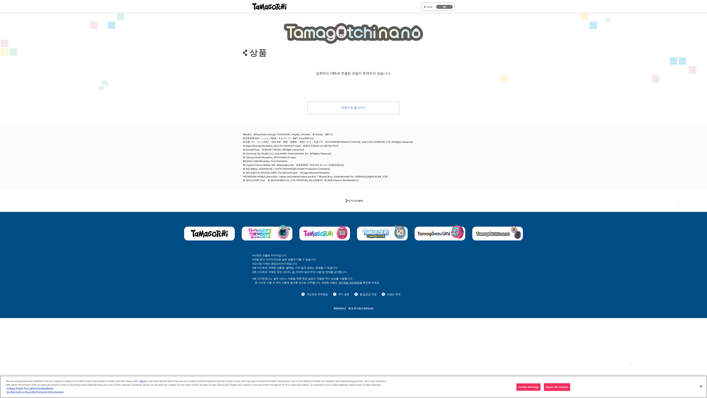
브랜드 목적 (393, 294)
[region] (353, 387)
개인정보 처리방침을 (350, 282)
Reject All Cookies (557, 387)
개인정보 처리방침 (317, 294)
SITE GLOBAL (355, 200)
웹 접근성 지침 (368, 294)
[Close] (701, 386)
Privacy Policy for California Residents (30, 388)
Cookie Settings (528, 387)
